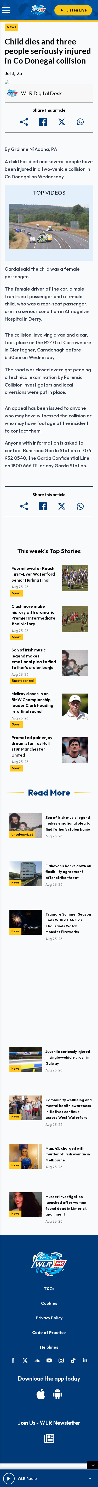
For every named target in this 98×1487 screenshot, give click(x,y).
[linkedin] (85, 1360)
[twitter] (25, 1360)
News (11, 27)
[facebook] (13, 1360)
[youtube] (49, 1360)
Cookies (49, 1303)
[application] (49, 226)
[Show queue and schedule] (90, 1478)
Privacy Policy (49, 1317)
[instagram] (61, 1360)
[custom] (37, 1360)
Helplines (49, 1347)
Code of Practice (49, 1332)
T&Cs (49, 1288)
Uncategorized (23, 681)
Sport (16, 593)
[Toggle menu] (6, 10)
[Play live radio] (9, 1478)
